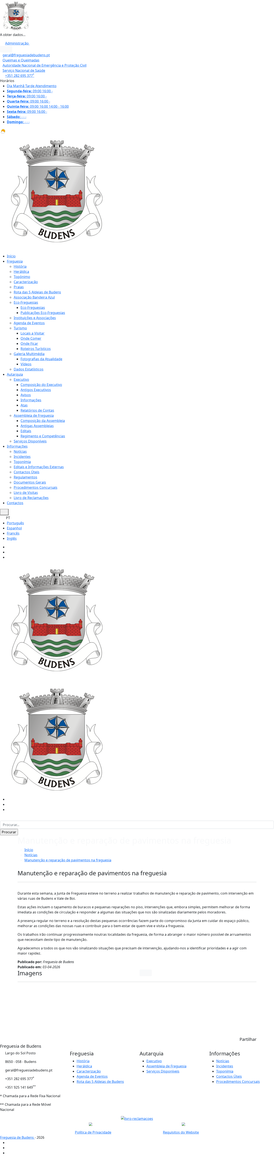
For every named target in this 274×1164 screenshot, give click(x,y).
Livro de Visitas (26, 492)
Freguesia (15, 261)
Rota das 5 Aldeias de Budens (37, 292)
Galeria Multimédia (29, 353)
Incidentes (22, 456)
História (20, 266)
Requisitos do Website (181, 1132)
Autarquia (15, 374)
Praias (19, 287)
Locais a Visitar (33, 333)
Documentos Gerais (30, 482)
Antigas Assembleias (37, 425)
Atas (24, 405)
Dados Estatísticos (28, 369)
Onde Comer (31, 338)
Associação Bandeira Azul (34, 297)
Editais (26, 431)
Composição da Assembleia (43, 420)
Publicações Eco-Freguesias (43, 312)
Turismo (20, 328)
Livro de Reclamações (31, 497)
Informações (31, 400)
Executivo (21, 379)
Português (15, 523)
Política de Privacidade (93, 1132)
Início (11, 256)
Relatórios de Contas (37, 410)
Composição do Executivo (41, 384)
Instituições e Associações (35, 317)
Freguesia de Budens (17, 1137)
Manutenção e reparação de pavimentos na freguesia (67, 860)
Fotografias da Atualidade (41, 359)
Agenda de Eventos (29, 323)
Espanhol (14, 528)
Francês (13, 533)
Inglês (12, 538)
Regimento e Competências (43, 436)
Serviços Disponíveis (30, 441)
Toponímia (22, 461)
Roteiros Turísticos (36, 348)
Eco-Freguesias (26, 302)
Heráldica (21, 271)
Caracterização (26, 281)
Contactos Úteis (26, 472)
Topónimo (22, 276)
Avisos (26, 395)
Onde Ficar (29, 343)
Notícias (20, 451)
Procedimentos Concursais (35, 487)
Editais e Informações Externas (39, 467)
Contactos (15, 503)
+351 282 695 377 (19, 75)
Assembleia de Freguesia (34, 415)
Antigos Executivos (36, 389)
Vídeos (26, 364)
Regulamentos (25, 477)
